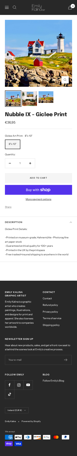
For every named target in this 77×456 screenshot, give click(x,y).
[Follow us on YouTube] (28, 385)
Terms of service (52, 318)
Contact (47, 298)
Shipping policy (51, 325)
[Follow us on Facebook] (9, 385)
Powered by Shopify (31, 421)
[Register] (66, 359)
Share (8, 206)
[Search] (14, 7)
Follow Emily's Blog (53, 380)
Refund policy (50, 304)
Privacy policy (50, 311)
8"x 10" (12, 143)
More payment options (38, 199)
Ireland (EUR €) (15, 410)
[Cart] (70, 7)
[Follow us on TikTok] (9, 394)
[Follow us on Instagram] (18, 385)
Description (13, 222)
